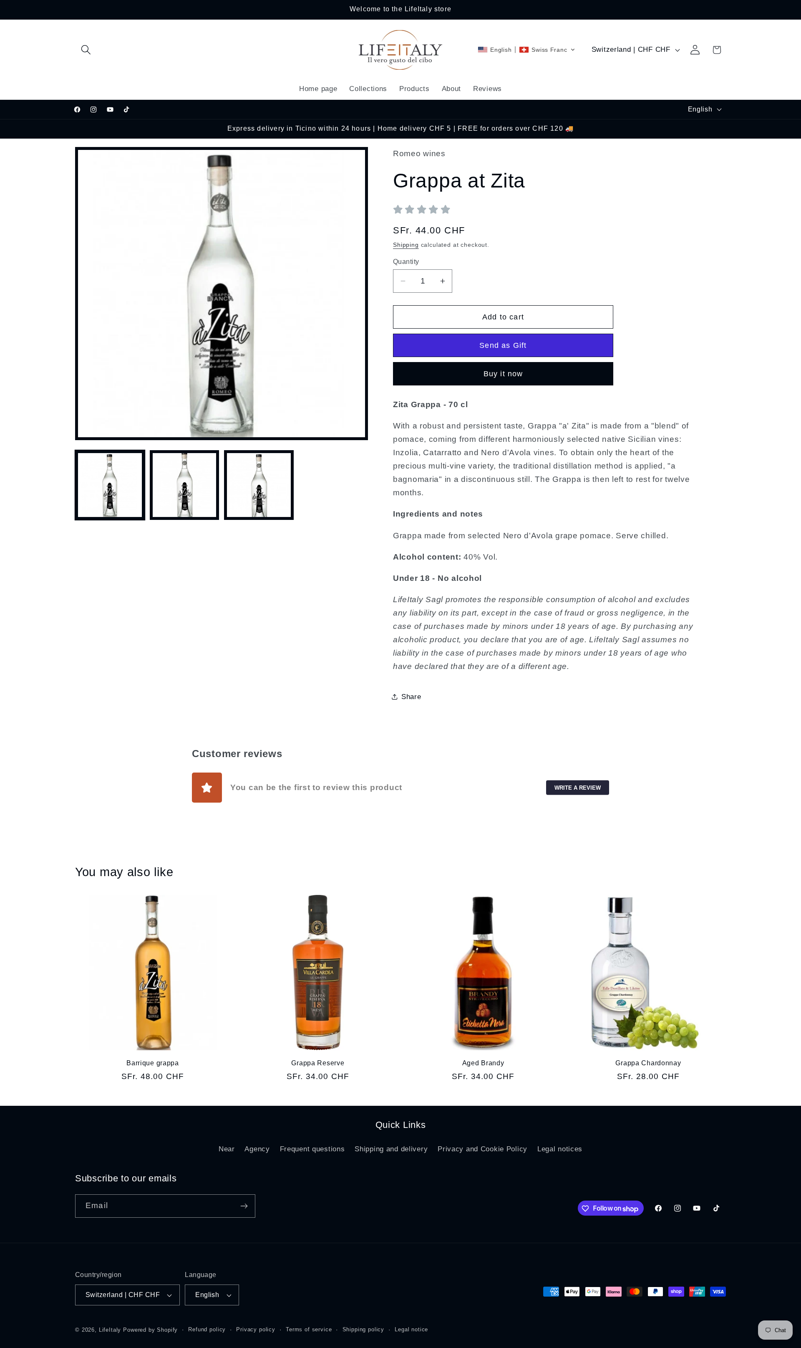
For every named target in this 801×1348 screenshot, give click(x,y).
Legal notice (411, 1329)
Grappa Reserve (317, 1063)
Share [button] (411, 697)
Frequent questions (312, 1149)
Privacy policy (255, 1329)
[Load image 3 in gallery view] (259, 485)
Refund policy (207, 1329)
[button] (86, 50)
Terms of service (309, 1329)
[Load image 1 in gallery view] (110, 485)
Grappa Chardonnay (648, 1063)
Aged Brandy (483, 1063)
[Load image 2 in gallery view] (184, 485)
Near (227, 1149)
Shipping (406, 244)
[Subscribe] (244, 1206)
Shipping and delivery (391, 1149)
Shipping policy (364, 1329)
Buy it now (503, 374)
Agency (257, 1149)
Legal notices (559, 1149)
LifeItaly (110, 1330)
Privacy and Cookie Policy (482, 1149)
